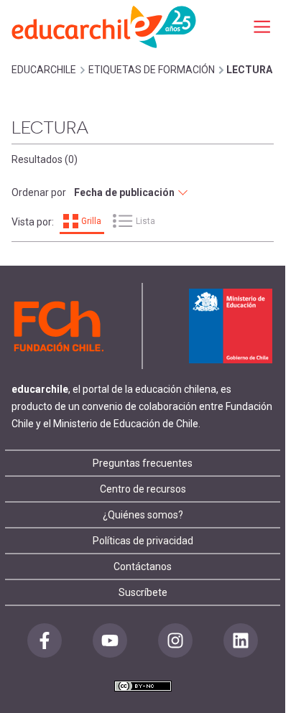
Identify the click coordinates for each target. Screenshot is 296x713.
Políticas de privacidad (143, 540)
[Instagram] (175, 640)
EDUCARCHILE (43, 69)
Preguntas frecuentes (143, 463)
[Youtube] (110, 640)
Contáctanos (143, 566)
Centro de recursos (143, 489)
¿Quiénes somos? (143, 515)
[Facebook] (44, 640)
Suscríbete (143, 592)
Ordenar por (38, 192)
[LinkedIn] (240, 640)
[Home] (104, 26)
